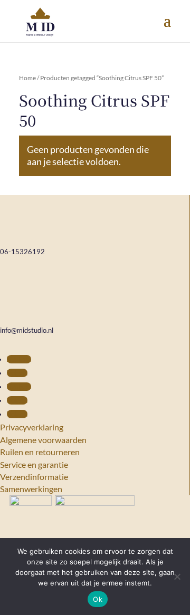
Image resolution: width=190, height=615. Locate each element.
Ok (97, 599)
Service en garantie (34, 464)
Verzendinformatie (34, 477)
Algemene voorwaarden (43, 440)
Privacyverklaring (31, 427)
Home (27, 78)
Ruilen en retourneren (40, 452)
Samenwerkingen (31, 489)
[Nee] (177, 576)
